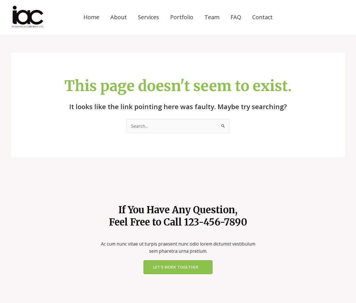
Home (91, 17)
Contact (262, 17)
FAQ (236, 17)
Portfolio (181, 17)
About (118, 17)
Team (211, 17)
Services (148, 17)
